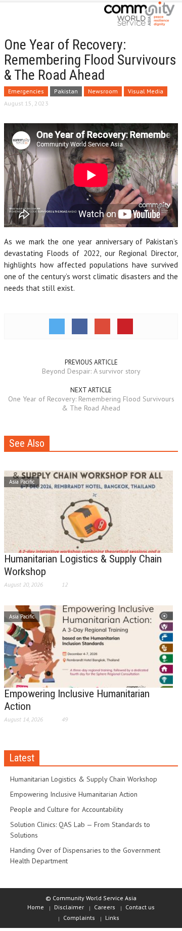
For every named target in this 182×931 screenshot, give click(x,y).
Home (35, 907)
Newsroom (103, 91)
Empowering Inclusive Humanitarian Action (74, 794)
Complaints (79, 917)
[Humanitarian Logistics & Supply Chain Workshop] (88, 510)
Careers (104, 907)
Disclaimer (69, 907)
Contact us (140, 907)
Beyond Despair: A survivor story (91, 371)
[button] (38, 16)
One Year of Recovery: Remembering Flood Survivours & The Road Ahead (91, 403)
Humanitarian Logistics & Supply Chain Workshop (83, 779)
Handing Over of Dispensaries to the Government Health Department (85, 855)
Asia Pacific (21, 481)
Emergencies (26, 91)
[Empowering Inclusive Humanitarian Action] (88, 645)
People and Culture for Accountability (66, 809)
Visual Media (145, 91)
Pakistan (66, 91)
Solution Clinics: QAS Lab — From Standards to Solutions (80, 830)
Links (112, 917)
